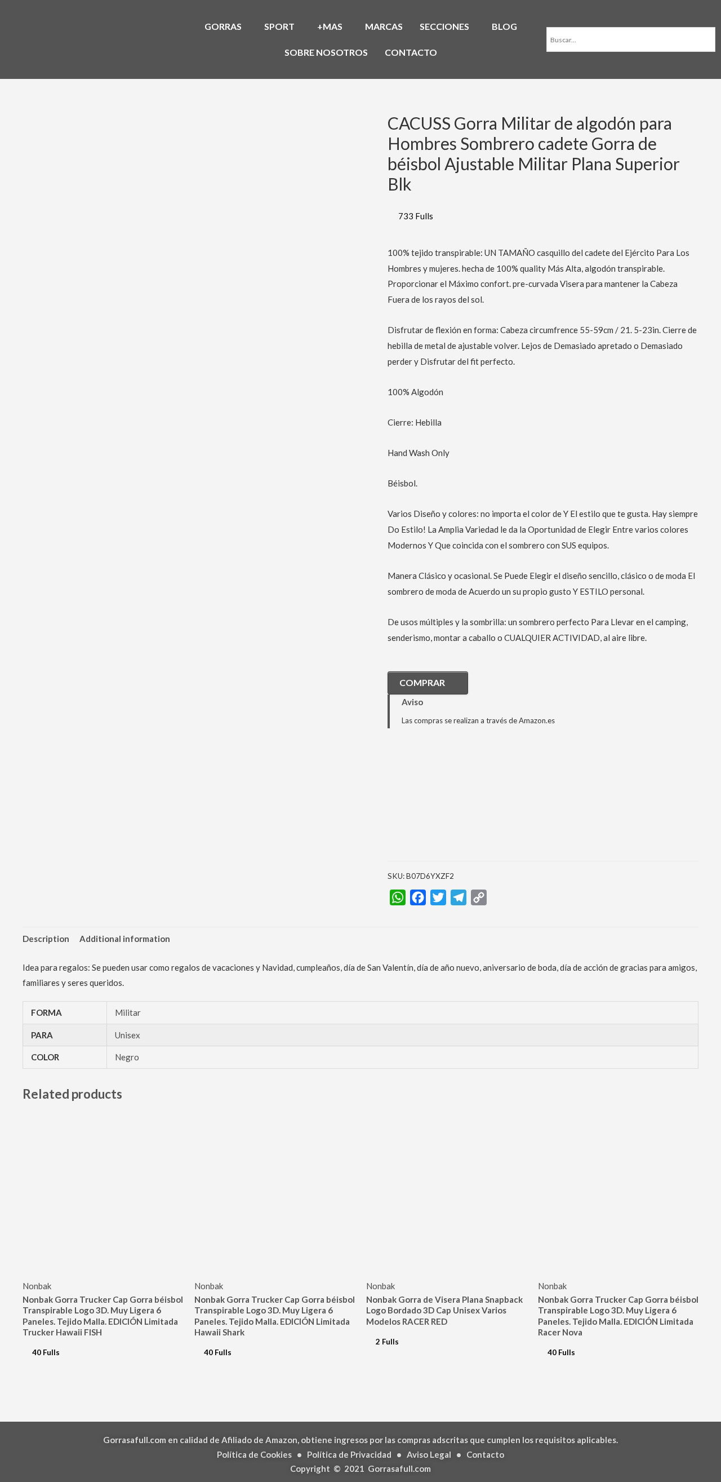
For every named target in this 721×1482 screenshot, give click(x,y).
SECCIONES (444, 26)
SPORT (279, 26)
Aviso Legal (429, 1454)
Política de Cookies (254, 1454)
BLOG (504, 26)
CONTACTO (411, 52)
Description (46, 939)
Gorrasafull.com (399, 1468)
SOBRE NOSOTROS (326, 52)
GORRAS (223, 26)
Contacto (485, 1454)
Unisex (127, 1035)
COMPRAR (422, 682)
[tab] (46, 939)
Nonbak (37, 1286)
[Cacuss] (444, 803)
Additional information (124, 939)
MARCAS (384, 26)
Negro (127, 1057)
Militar (128, 1012)
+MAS (329, 26)
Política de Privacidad (349, 1454)
